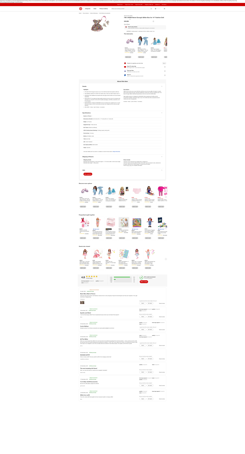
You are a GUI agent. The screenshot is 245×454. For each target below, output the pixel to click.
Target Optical (176, 0)
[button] (127, 19)
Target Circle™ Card (129, 4)
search (151, 8)
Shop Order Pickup (225, 0)
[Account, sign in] (158, 8)
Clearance (184, 0)
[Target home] (80, 8)
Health (100, 0)
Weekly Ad (218, 0)
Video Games (135, 0)
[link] (127, 19)
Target (80, 13)
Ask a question (87, 174)
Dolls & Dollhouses (94, 13)
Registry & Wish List (149, 4)
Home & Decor (41, 0)
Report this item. (116, 151)
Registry (5, 2)
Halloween (21, 0)
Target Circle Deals (212, 0)
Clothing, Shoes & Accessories (31, 0)
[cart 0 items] (164, 8)
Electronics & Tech (127, 0)
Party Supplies (152, 0)
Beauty (80, 0)
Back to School (12, 0)
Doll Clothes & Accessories (104, 13)
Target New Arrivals (4, 0)
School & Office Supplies (111, 0)
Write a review (144, 281)
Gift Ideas (157, 0)
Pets (97, 0)
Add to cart (128, 57)
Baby (77, 0)
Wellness (104, 0)
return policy (129, 165)
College (17, 0)
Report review (162, 303)
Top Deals (205, 0)
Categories (87, 8)
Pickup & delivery (104, 8)
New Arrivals (190, 0)
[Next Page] (166, 47)
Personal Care (85, 0)
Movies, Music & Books (143, 0)
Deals (181, 0)
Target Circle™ (120, 4)
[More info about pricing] (153, 21)
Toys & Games (120, 0)
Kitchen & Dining (49, 0)
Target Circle (14, 2)
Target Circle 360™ (139, 4)
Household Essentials (71, 0)
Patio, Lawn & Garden (57, 0)
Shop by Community (168, 0)
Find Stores (20, 2)
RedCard (9, 2)
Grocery (64, 0)
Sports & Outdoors (92, 0)
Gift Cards (162, 0)
